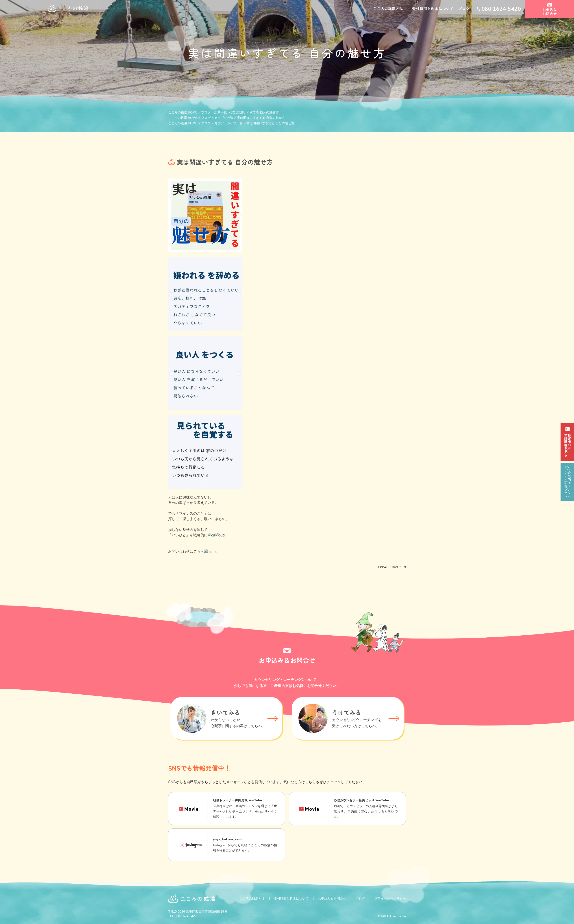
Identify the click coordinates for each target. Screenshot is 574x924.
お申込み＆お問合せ (332, 898)
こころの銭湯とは (388, 8)
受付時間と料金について (433, 8)
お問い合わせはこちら (186, 551)
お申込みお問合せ (549, 11)
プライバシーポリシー (390, 898)
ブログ (463, 8)
